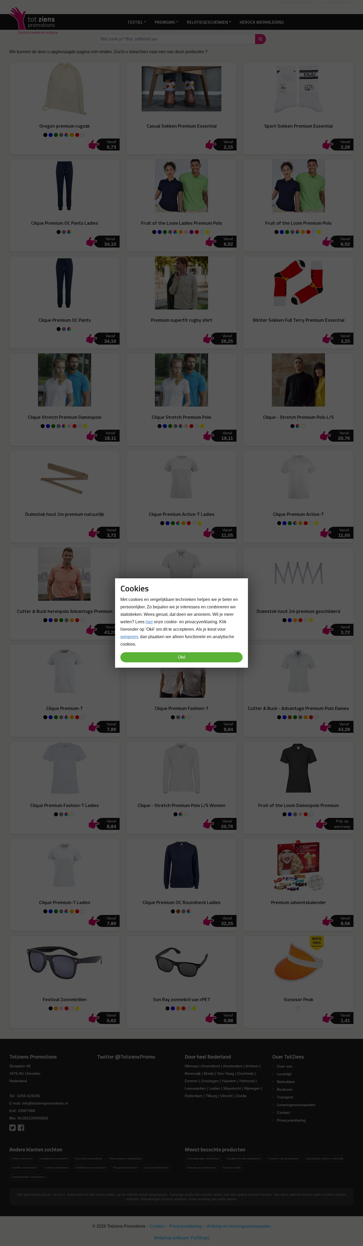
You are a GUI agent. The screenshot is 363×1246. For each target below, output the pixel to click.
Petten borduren (22, 1158)
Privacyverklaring (291, 1120)
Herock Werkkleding (262, 22)
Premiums (165, 22)
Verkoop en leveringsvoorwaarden (238, 1226)
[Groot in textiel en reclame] (33, 22)
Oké (181, 657)
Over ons (284, 1066)
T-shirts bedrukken (56, 1167)
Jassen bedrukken (156, 1167)
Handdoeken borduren (53, 1158)
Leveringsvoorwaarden (296, 1105)
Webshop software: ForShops (181, 1238)
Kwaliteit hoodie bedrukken (244, 1158)
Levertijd (284, 1074)
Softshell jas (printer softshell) (324, 1158)
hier (149, 622)
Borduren (285, 1089)
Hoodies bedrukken (24, 1167)
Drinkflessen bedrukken (90, 1167)
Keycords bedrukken (88, 1158)
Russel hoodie (232, 1167)
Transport (285, 1097)
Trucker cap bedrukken (283, 1158)
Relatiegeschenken (207, 22)
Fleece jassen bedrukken (125, 1158)
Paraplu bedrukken (125, 1167)
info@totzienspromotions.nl (45, 1103)
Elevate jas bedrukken (201, 1167)
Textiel (135, 22)
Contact (283, 1112)
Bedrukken (286, 1082)
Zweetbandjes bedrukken (28, 1176)
